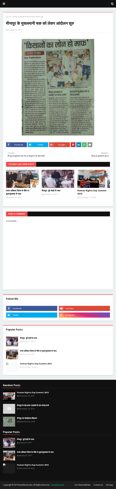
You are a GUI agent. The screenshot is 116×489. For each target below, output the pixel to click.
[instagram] (84, 315)
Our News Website (82, 485)
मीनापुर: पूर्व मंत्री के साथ (51, 190)
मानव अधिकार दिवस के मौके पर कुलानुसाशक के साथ (17, 192)
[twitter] (31, 315)
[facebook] (31, 308)
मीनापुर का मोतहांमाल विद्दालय (27, 418)
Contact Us (98, 485)
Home (8, 16)
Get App (109, 485)
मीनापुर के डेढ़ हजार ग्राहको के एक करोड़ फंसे (33, 405)
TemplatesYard (57, 485)
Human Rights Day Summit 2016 (91, 192)
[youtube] (84, 308)
